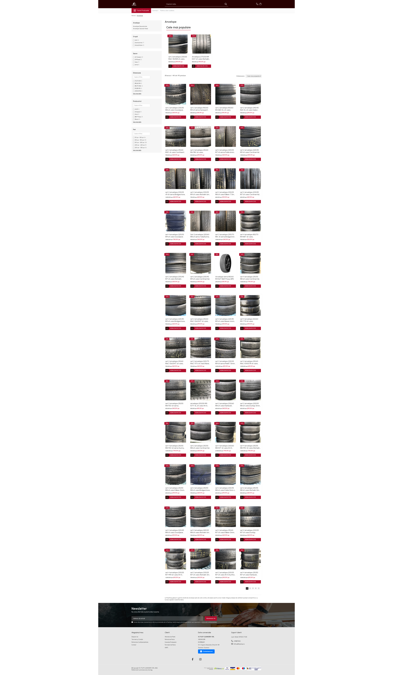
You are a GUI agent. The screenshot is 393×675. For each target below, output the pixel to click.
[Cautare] (225, 4)
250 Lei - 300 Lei (140, 147)
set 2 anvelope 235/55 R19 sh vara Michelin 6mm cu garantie (200, 193)
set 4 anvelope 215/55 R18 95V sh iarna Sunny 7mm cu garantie (174, 447)
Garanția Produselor (171, 642)
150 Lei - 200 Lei (139, 142)
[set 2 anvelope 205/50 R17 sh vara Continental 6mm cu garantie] (250, 178)
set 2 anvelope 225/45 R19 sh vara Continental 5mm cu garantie (249, 151)
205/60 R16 (138, 91)
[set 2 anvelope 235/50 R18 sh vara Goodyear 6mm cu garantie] (175, 94)
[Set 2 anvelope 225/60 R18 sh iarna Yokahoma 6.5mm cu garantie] (200, 221)
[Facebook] (192, 659)
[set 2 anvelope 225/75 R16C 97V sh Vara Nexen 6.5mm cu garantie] (200, 347)
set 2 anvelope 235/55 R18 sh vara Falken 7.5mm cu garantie (225, 193)
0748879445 (237, 641)
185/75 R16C (138, 86)
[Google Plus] (196, 659)
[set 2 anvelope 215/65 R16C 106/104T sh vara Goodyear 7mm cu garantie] (200, 305)
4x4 (136, 40)
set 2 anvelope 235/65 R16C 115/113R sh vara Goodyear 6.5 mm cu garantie (177, 58)
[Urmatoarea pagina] (258, 588)
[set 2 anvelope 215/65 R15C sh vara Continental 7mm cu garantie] (175, 136)
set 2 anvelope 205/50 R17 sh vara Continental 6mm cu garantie (249, 193)
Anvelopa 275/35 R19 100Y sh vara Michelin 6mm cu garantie (200, 58)
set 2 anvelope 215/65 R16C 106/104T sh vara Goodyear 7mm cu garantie (199, 320)
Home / (134, 15)
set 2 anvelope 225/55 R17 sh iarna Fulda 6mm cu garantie (224, 151)
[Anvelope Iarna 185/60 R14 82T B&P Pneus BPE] (225, 263)
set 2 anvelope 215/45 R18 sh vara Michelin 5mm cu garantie (250, 489)
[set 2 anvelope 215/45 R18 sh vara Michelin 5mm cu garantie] (250, 474)
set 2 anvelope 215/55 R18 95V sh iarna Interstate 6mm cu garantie (174, 404)
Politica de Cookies (167, 10)
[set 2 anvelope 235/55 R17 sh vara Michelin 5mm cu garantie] (200, 559)
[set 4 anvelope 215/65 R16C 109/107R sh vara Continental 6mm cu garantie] (250, 347)
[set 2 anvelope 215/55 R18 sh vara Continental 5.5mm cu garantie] (200, 432)
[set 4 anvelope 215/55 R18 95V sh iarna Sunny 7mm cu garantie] (175, 432)
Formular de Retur (170, 645)
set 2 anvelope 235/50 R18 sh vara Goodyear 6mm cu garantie (174, 109)
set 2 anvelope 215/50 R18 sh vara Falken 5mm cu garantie (174, 489)
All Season (138, 57)
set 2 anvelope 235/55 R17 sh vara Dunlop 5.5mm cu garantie (249, 531)
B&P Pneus (138, 117)
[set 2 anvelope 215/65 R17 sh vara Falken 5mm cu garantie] (225, 516)
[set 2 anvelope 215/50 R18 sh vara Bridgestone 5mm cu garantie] (200, 474)
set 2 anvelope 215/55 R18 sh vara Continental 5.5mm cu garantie (199, 447)
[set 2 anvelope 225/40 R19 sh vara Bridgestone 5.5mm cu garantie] (175, 305)
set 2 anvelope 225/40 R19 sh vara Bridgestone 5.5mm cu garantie (175, 320)
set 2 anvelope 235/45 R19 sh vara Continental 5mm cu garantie (199, 278)
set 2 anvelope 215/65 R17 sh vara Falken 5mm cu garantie (224, 531)
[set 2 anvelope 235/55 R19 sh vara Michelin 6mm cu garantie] (200, 178)
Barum (137, 119)
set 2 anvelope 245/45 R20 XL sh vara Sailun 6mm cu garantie (249, 109)
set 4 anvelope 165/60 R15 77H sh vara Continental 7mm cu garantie (249, 320)
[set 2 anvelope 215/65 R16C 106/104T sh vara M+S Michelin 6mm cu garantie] (175, 347)
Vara (136, 62)
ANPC (166, 647)
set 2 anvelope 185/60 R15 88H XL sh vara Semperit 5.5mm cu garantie (224, 109)
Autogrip (137, 112)
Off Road (137, 59)
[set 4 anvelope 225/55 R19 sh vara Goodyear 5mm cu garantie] (175, 221)
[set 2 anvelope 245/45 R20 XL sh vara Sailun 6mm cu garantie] (250, 94)
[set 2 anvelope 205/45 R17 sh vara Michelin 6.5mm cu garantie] (175, 263)
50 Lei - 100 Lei (139, 137)
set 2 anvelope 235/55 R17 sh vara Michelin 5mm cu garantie (200, 573)
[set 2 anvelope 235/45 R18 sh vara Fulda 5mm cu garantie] (225, 474)
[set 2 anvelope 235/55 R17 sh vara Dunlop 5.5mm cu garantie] (250, 516)
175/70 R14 (138, 81)
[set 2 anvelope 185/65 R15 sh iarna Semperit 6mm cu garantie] (200, 94)
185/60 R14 (138, 83)
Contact (155, 10)
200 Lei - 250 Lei (140, 145)
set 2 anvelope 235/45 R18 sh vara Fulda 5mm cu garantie (225, 489)
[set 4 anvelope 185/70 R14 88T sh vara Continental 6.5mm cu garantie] (250, 221)
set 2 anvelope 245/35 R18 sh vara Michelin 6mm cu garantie (200, 531)
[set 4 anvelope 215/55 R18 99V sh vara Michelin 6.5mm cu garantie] (250, 432)
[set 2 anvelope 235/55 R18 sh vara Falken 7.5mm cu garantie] (225, 178)
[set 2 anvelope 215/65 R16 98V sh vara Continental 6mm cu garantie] (200, 136)
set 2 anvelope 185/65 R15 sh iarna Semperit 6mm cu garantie (199, 109)
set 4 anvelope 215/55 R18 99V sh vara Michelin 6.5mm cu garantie (250, 447)
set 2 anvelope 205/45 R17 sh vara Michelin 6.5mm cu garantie (174, 278)
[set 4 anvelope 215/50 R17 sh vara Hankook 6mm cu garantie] (250, 559)
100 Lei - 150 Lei (139, 140)
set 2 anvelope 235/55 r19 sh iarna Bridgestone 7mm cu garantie (175, 193)
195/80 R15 (138, 88)
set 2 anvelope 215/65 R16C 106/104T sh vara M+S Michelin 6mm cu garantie (174, 362)
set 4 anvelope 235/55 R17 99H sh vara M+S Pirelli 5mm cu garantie (174, 573)
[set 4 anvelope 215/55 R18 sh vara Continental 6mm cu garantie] (250, 263)
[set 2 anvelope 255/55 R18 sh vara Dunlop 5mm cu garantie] (250, 390)
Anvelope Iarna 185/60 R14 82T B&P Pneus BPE (224, 278)
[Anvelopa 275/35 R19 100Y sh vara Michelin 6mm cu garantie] (201, 44)
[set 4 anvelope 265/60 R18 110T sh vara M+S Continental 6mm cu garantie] (225, 432)
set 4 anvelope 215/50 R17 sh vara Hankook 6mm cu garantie (249, 573)
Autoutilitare (138, 45)
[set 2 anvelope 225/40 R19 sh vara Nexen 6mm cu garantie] (225, 305)
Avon (136, 114)
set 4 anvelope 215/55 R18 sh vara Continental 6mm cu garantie (249, 278)
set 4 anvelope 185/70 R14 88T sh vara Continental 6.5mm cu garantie (249, 235)
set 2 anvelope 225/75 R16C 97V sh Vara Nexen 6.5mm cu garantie (200, 362)
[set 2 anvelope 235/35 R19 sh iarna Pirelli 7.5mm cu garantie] (225, 347)
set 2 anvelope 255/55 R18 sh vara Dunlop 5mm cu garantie (250, 404)
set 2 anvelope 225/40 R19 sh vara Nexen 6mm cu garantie (224, 320)
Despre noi (135, 637)
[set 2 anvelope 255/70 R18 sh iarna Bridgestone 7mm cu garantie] (225, 221)
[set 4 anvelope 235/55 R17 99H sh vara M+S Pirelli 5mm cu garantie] (175, 559)
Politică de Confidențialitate (140, 642)
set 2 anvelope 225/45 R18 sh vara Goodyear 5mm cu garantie (174, 531)
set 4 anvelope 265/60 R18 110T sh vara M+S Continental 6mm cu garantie (224, 447)
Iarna (136, 64)
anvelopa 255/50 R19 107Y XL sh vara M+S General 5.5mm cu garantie (198, 404)
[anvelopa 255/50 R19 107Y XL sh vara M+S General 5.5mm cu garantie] (200, 390)
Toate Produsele (143, 10)
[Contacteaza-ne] (257, 4)
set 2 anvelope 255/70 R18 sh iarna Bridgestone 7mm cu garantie (225, 235)
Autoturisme (138, 42)
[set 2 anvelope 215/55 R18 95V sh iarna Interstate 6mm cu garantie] (175, 390)
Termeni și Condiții (137, 639)
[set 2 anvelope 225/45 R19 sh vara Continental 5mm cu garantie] (250, 136)
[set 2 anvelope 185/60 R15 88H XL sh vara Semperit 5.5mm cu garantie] (225, 94)
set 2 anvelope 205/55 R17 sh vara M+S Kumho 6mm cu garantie (225, 573)
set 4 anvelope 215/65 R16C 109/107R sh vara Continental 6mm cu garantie (249, 362)
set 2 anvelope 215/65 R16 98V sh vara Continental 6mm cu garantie (199, 151)
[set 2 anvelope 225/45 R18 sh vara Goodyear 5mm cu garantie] (175, 516)
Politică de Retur (170, 639)
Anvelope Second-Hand (140, 28)
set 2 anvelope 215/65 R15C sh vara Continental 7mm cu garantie (175, 151)
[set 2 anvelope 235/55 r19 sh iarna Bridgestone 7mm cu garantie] (175, 178)
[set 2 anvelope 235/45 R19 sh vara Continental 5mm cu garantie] (200, 263)
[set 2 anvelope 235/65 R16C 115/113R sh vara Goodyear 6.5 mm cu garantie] (178, 44)
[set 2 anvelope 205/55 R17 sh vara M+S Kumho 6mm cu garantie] (225, 559)
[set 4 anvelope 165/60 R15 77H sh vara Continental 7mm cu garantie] (250, 305)
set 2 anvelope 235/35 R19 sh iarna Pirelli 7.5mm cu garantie (225, 362)
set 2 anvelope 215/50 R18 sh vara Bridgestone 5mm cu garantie (200, 489)
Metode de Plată (170, 637)
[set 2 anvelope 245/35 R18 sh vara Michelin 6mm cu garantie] (200, 516)
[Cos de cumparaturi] (260, 4)
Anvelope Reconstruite (140, 26)
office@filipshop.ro (239, 644)
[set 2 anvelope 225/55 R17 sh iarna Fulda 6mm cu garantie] (225, 136)
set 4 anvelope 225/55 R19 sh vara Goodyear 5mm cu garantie (174, 235)
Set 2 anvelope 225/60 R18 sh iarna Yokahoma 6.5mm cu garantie (199, 235)
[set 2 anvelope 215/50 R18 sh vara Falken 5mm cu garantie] (175, 474)
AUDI (136, 109)
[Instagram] (200, 659)
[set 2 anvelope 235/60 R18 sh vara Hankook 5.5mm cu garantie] (225, 390)
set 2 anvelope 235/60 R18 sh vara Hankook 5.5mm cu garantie (224, 404)
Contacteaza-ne (208, 651)
